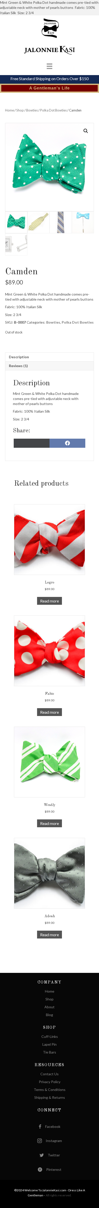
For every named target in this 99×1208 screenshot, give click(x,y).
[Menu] (44, 66)
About (49, 1007)
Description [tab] (19, 357)
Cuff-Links (49, 1037)
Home (9, 110)
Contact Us (49, 1074)
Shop (20, 110)
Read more (49, 600)
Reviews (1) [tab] (18, 366)
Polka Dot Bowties (53, 110)
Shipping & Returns (49, 1098)
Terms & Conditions (49, 1090)
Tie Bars (49, 1052)
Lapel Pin (49, 1044)
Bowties (32, 110)
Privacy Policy (49, 1082)
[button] (85, 131)
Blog (49, 1015)
